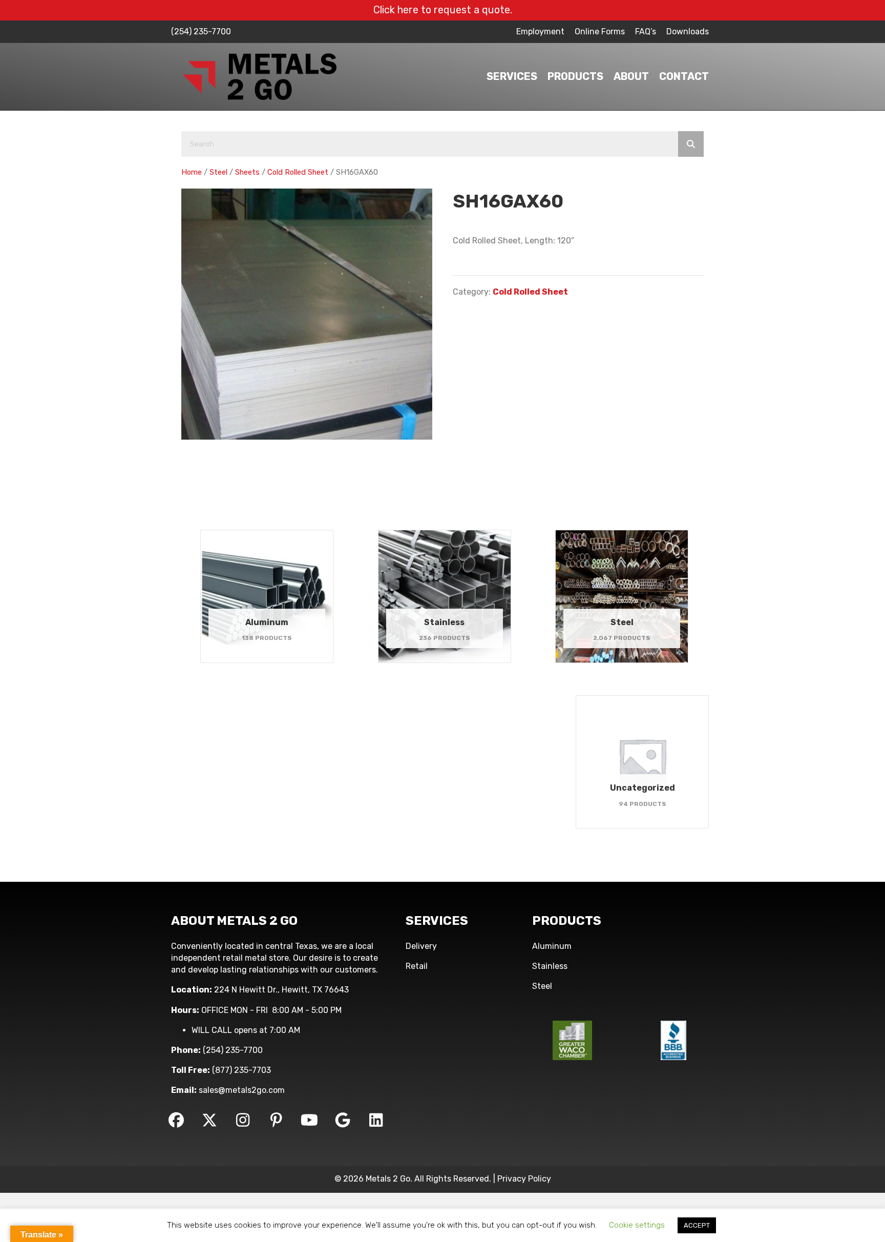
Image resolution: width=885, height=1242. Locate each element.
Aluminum (552, 946)
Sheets (247, 172)
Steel (218, 172)
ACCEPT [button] (697, 1225)
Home (191, 172)
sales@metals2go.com (242, 1090)
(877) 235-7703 (241, 1070)
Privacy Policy (524, 1179)
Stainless (549, 966)
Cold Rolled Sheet (297, 172)
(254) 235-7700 (201, 31)
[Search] (691, 144)
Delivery (421, 946)
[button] (176, 1120)
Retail (417, 966)
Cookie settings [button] (637, 1225)
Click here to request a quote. (442, 10)
